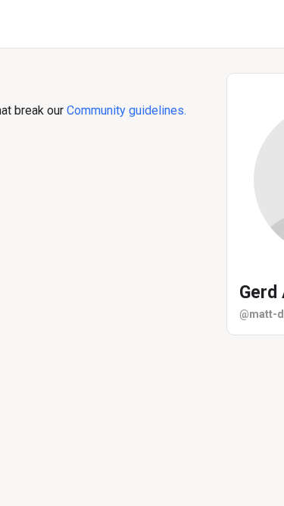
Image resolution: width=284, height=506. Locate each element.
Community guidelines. (126, 110)
